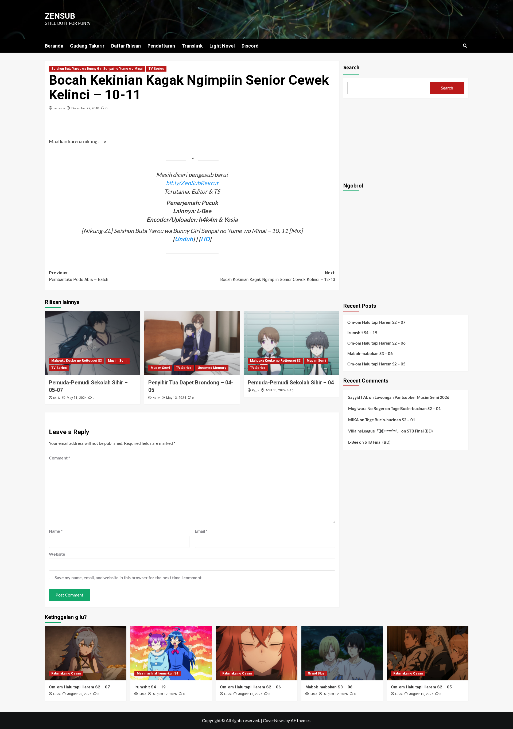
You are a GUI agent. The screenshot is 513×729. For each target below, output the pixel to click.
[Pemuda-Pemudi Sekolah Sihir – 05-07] (92, 343)
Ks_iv (56, 398)
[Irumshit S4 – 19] (171, 653)
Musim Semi (117, 360)
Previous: (78, 276)
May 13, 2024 (176, 398)
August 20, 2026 (79, 694)
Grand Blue (316, 673)
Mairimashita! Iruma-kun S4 (157, 673)
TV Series (156, 69)
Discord (250, 46)
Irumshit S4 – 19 (362, 332)
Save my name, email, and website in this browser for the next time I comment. (129, 577)
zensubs (59, 108)
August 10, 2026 (421, 694)
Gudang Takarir (87, 46)
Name (56, 530)
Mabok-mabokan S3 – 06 (370, 353)
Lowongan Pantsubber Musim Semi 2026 (412, 397)
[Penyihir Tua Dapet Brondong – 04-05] (192, 343)
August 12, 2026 (336, 694)
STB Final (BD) (420, 430)
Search (351, 67)
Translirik (192, 46)
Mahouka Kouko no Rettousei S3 (76, 360)
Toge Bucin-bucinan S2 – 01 (416, 408)
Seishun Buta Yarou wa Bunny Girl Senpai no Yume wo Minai (96, 69)
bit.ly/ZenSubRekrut (192, 182)
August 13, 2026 (250, 694)
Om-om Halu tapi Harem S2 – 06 (376, 343)
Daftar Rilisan (126, 46)
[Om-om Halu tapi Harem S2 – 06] (256, 653)
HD (205, 239)
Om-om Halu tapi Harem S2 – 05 (376, 363)
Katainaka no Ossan (66, 673)
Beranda (54, 46)
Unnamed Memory (212, 368)
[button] (465, 45)
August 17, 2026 (165, 694)
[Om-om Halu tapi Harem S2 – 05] (427, 653)
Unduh (184, 239)
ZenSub (60, 16)
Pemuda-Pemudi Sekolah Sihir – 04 (291, 382)
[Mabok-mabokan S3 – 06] (342, 653)
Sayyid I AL (358, 397)
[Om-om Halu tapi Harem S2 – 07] (85, 653)
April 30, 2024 (276, 390)
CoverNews (274, 720)
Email (201, 530)
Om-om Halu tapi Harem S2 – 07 (376, 322)
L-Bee (353, 442)
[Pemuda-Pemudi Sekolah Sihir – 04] (291, 343)
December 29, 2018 (85, 108)
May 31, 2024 (77, 398)
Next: (277, 276)
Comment (59, 457)
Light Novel (222, 46)
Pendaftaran (161, 46)
